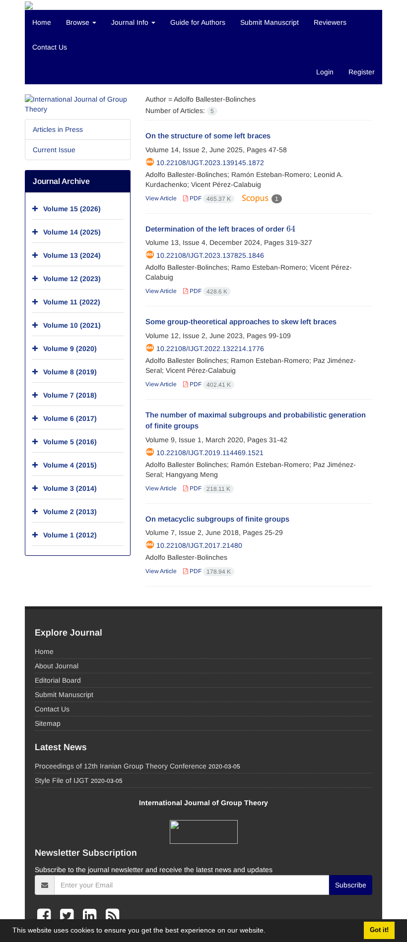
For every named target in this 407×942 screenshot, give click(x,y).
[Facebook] (46, 915)
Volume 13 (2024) (72, 255)
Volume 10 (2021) (72, 325)
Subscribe (350, 885)
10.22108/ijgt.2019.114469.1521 (210, 453)
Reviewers (330, 22)
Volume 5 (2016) (70, 442)
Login (325, 72)
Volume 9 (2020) (70, 349)
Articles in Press (58, 129)
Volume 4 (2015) (70, 465)
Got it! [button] (379, 930)
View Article (161, 198)
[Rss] (112, 915)
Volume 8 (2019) (70, 372)
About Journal (56, 666)
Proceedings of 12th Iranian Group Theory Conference (120, 766)
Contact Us (49, 47)
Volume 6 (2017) (70, 418)
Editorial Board (58, 680)
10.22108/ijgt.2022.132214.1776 (210, 349)
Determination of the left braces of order (220, 229)
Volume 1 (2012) (70, 535)
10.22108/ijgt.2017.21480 (199, 545)
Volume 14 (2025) (72, 232)
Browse (78, 22)
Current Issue (54, 150)
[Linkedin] (91, 915)
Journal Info (130, 22)
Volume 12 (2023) (72, 279)
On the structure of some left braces (208, 135)
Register (361, 72)
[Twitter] (69, 915)
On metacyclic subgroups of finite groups (217, 519)
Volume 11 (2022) (71, 302)
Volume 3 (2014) (70, 488)
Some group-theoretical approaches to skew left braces (241, 321)
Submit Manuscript (269, 22)
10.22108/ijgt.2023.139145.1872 (210, 163)
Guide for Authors (197, 22)
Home (41, 22)
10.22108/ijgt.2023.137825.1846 (210, 255)
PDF (209, 198)
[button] (269, 931)
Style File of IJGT (62, 780)
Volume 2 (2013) (70, 512)
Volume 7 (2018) (70, 395)
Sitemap (48, 723)
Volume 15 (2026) (72, 209)
